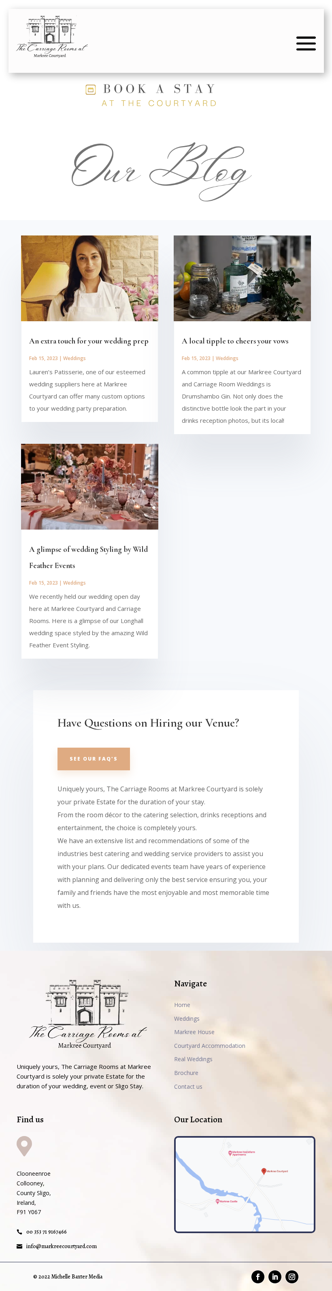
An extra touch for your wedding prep (89, 341)
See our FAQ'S (94, 758)
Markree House (194, 1032)
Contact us (188, 1086)
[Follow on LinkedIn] (275, 1277)
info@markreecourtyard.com (61, 1246)
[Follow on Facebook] (258, 1277)
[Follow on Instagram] (292, 1277)
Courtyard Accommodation (209, 1045)
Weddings (74, 358)
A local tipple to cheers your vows (235, 341)
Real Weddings (193, 1059)
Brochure (186, 1073)
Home (182, 1005)
